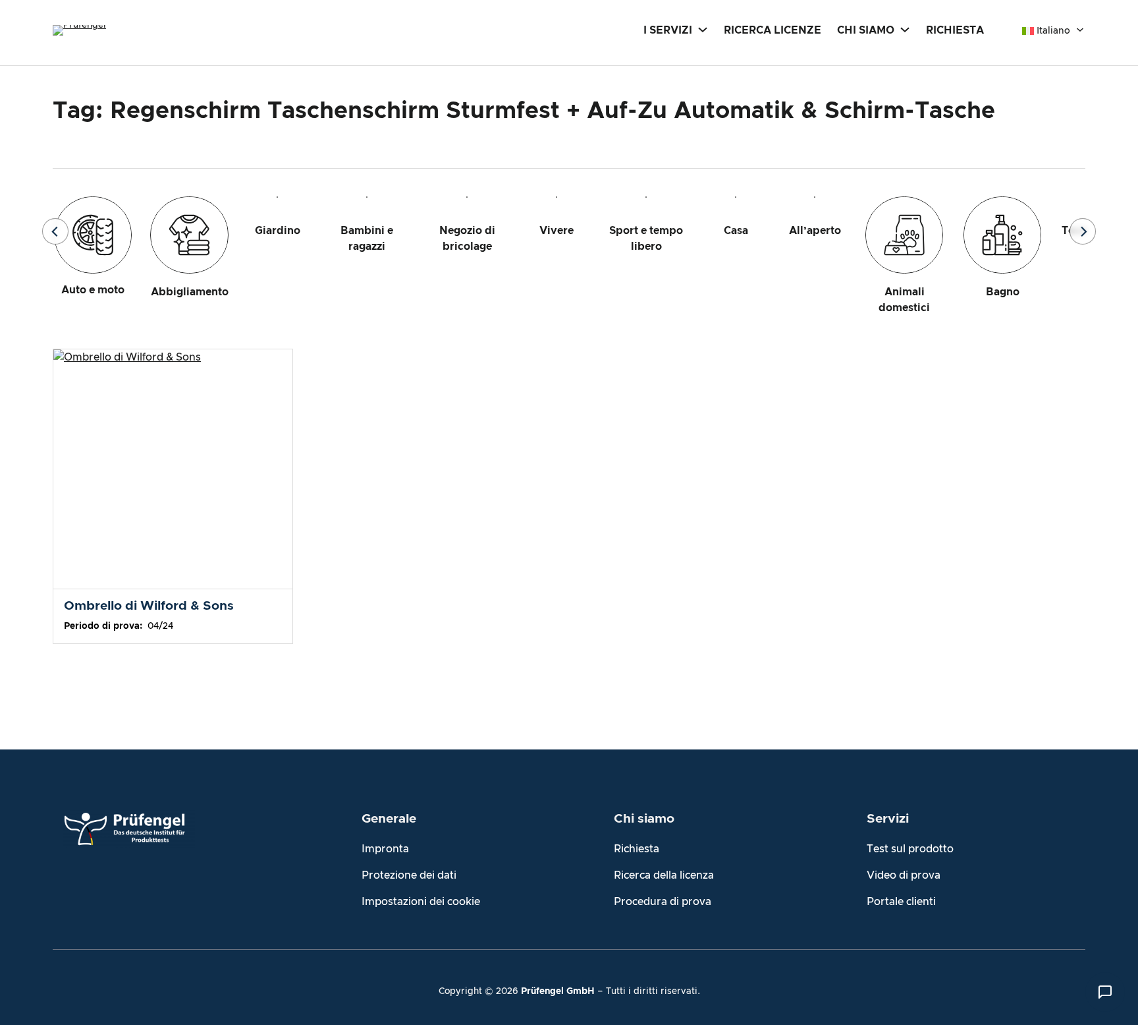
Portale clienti (901, 901)
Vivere (556, 230)
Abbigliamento (190, 292)
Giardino (277, 230)
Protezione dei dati (409, 875)
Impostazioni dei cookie (421, 901)
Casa (736, 230)
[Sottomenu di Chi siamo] (905, 29)
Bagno (1002, 292)
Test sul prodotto (910, 849)
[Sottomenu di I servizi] (702, 29)
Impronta (385, 849)
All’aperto (815, 230)
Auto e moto (92, 290)
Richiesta (636, 849)
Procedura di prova (662, 901)
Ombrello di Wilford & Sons (149, 606)
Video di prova (903, 875)
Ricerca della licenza (664, 875)
